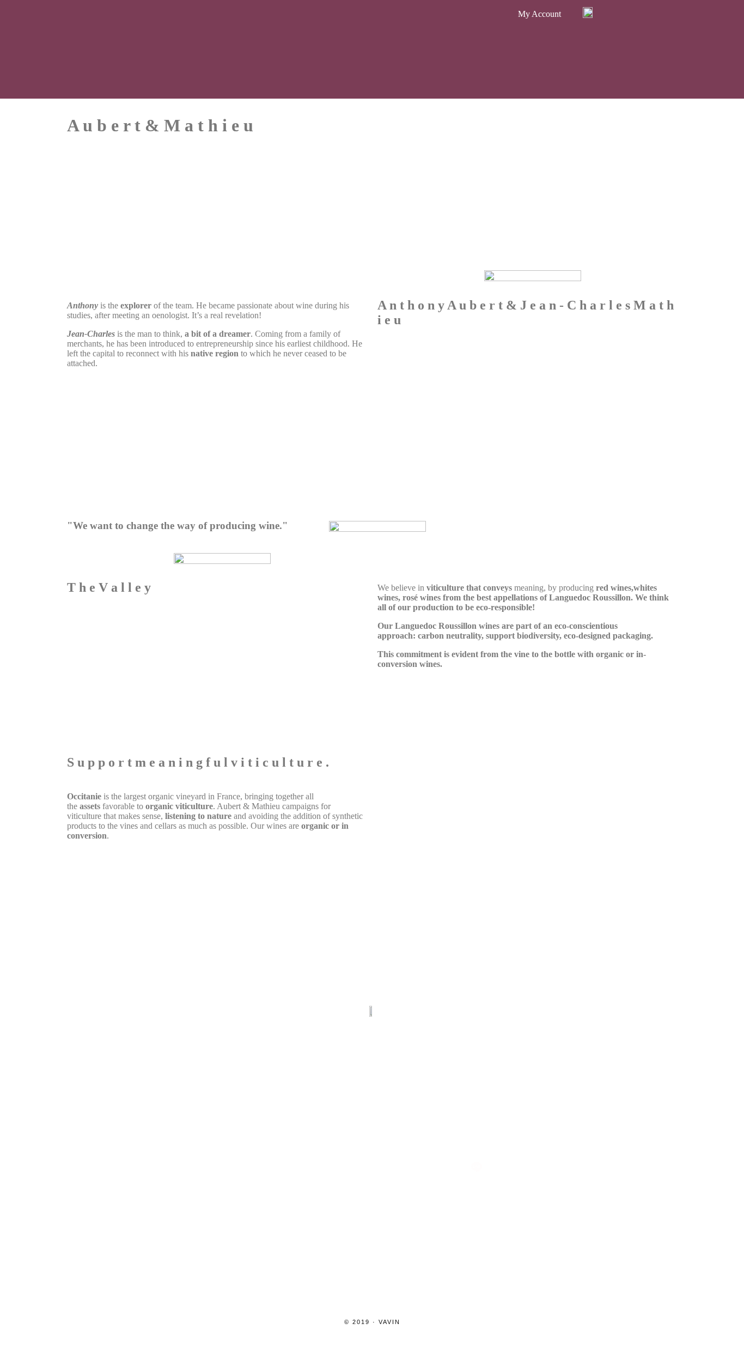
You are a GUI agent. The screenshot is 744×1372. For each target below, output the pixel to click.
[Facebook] (320, 1167)
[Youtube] (424, 1167)
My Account (539, 14)
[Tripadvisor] (372, 1167)
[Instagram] (267, 1167)
